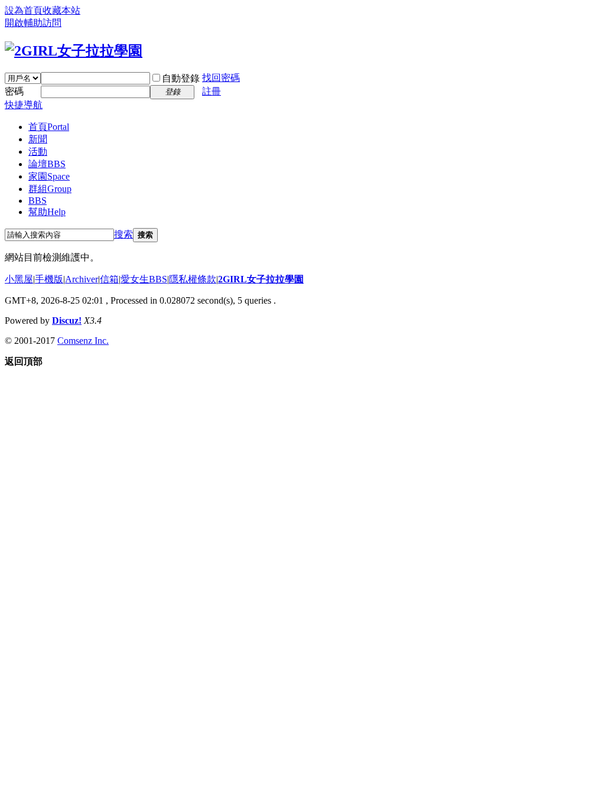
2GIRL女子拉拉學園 (261, 279)
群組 (49, 189)
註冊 (211, 91)
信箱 (109, 279)
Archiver (81, 279)
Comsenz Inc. (83, 341)
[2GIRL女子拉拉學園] (73, 50)
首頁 (48, 127)
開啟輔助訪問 (33, 23)
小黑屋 (19, 279)
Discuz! (67, 320)
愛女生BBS (144, 279)
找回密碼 (221, 78)
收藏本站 (61, 10)
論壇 (47, 164)
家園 (49, 176)
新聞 (37, 139)
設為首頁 (24, 10)
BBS (37, 201)
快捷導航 (24, 105)
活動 (37, 152)
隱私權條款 (192, 279)
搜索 (123, 234)
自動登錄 (181, 78)
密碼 (14, 91)
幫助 (47, 212)
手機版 (49, 279)
